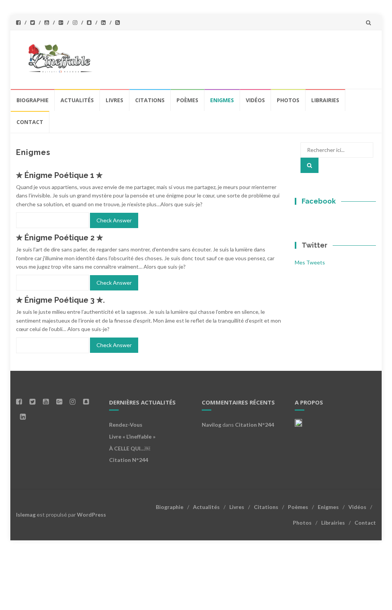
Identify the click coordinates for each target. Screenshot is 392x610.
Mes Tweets (310, 262)
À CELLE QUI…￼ (129, 448)
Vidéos (255, 100)
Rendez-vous (125, 424)
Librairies (325, 100)
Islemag (26, 514)
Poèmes (187, 100)
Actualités (77, 100)
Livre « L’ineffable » (132, 436)
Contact (29, 122)
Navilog (211, 424)
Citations (150, 100)
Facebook (319, 201)
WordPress (91, 514)
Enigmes (222, 100)
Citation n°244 (128, 460)
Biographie (32, 100)
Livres (114, 100)
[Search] (309, 165)
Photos (288, 100)
